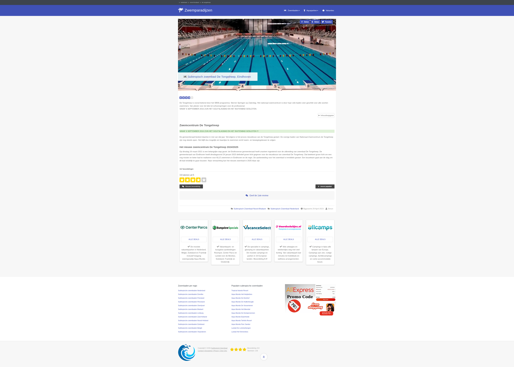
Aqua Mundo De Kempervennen (243, 313)
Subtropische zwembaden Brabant (190, 309)
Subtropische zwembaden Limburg (190, 313)
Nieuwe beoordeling (192, 186)
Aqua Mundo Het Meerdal (240, 309)
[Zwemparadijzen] (238, 350)
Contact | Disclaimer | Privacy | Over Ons (212, 351)
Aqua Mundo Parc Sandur (240, 324)
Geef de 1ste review (258, 195)
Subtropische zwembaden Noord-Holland (193, 320)
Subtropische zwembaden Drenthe (190, 294)
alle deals (194, 239)
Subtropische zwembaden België (190, 328)
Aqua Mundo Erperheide (240, 317)
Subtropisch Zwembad (219, 348)
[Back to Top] (263, 356)
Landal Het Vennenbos (239, 332)
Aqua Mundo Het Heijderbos (241, 294)
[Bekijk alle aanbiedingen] (194, 227)
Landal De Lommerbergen (241, 328)
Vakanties (330, 10)
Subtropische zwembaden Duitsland (191, 324)
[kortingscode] (310, 298)
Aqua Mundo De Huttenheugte (242, 302)
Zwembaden (293, 10)
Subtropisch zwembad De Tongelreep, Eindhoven (219, 76)
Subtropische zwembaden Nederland (191, 291)
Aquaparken (312, 10)
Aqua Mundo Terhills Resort (241, 320)
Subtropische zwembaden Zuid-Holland (192, 317)
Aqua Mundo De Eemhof (240, 298)
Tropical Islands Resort (239, 291)
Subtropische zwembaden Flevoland (191, 302)
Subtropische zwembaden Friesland (191, 298)
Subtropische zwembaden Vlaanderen (192, 332)
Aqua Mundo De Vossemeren (242, 306)
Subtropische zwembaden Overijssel (191, 306)
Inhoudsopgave (327, 115)
